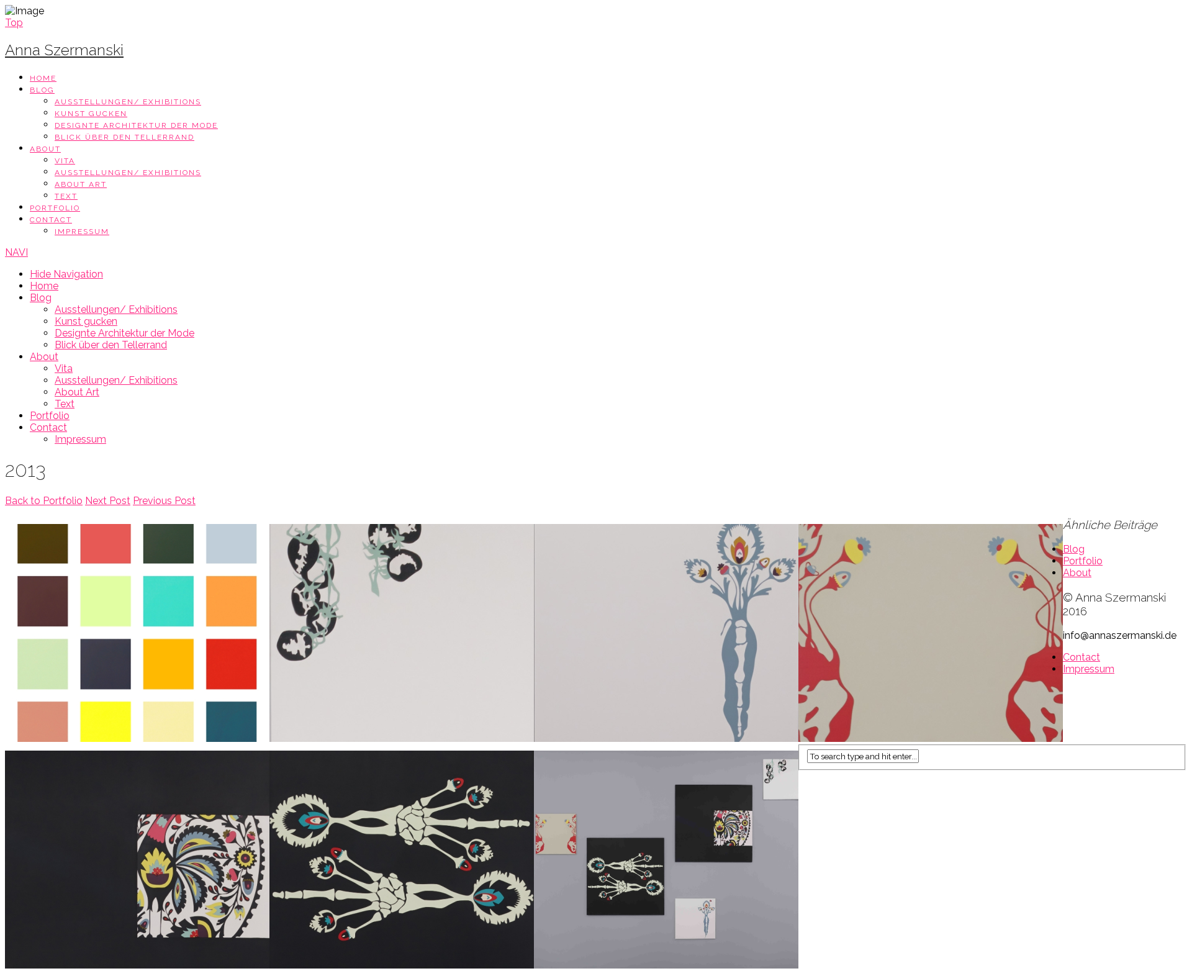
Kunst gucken (91, 113)
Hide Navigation (66, 274)
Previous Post (164, 501)
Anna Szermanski (64, 50)
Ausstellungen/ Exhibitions (128, 101)
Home (43, 78)
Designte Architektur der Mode (136, 125)
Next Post (107, 501)
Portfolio (55, 208)
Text (66, 196)
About (45, 149)
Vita (65, 160)
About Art (81, 184)
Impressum (82, 231)
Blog (42, 90)
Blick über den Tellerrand (124, 137)
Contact (51, 219)
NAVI (16, 252)
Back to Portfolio (44, 501)
